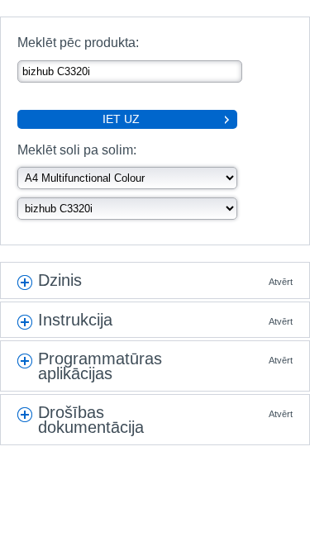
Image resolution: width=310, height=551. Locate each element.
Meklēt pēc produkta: (78, 43)
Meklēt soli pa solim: (76, 150)
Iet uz (121, 119)
